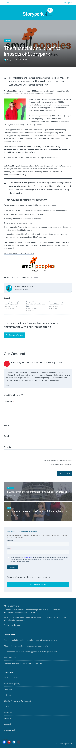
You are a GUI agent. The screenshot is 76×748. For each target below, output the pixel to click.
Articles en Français (11, 678)
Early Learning (9, 695)
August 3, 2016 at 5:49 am (19, 365)
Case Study (34, 277)
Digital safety (8, 689)
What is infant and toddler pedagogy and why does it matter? (26, 646)
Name (7, 425)
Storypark (7, 40)
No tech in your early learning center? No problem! (14, 303)
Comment (9, 401)
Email (7, 436)
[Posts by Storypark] (9, 289)
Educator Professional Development (17, 701)
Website (27, 290)
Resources (8, 718)
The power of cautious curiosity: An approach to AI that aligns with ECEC (30, 652)
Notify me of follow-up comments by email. (58, 460)
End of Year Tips (10, 657)
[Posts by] (5, 60)
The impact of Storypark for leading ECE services (58, 303)
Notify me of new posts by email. (61, 464)
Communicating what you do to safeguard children (23, 663)
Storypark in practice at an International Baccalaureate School (35, 304)
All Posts (19, 290)
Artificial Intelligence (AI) (12, 684)
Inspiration (8, 713)
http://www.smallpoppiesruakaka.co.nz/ (19, 253)
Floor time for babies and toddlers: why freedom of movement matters (30, 640)
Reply (7, 385)
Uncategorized (9, 730)
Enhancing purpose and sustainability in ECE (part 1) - (36, 362)
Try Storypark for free (14, 335)
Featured (7, 707)
